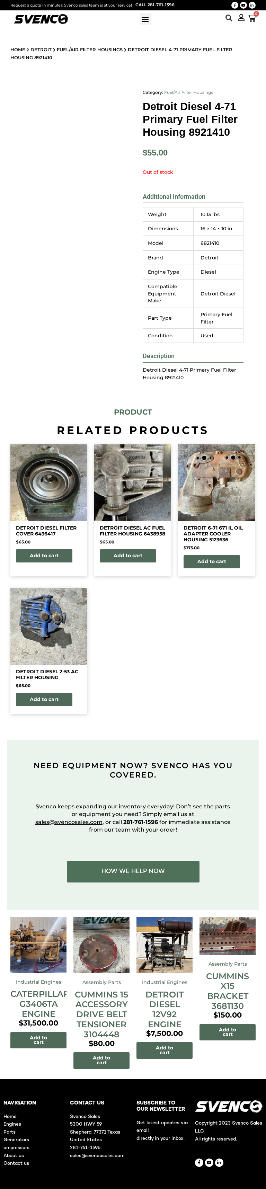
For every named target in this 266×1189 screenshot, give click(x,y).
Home (17, 49)
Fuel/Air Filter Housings (90, 49)
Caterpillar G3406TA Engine (40, 1004)
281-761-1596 (85, 1148)
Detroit (41, 49)
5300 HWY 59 (86, 1124)
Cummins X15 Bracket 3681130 (227, 991)
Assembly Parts (101, 982)
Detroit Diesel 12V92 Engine (164, 1009)
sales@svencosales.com (69, 822)
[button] (145, 19)
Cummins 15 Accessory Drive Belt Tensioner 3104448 (101, 1014)
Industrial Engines (38, 982)
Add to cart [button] (44, 555)
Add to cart (38, 1040)
